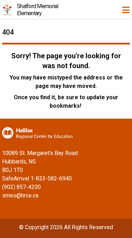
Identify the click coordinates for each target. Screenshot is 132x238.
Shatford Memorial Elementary (37, 10)
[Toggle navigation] (125, 10)
